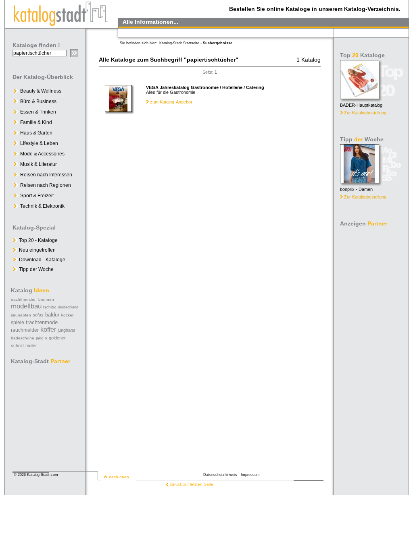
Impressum (250, 475)
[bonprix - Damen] (359, 181)
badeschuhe (22, 338)
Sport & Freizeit (37, 195)
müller (31, 345)
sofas (38, 314)
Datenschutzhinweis (220, 475)
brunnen (46, 299)
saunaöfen (21, 315)
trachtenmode (42, 322)
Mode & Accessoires (42, 154)
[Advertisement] (372, 350)
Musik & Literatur (38, 164)
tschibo (49, 307)
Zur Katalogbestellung (365, 112)
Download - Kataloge (41, 260)
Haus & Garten (36, 133)
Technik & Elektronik (42, 206)
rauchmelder (25, 330)
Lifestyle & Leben (39, 143)
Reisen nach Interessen (46, 175)
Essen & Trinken (38, 112)
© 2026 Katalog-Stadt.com (36, 475)
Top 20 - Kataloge (38, 240)
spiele (17, 322)
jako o (41, 338)
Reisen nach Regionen (45, 185)
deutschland (68, 307)
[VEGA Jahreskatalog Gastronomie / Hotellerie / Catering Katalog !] (118, 110)
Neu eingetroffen (37, 250)
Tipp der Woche (36, 269)
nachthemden (24, 299)
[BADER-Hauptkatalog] (359, 96)
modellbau (26, 306)
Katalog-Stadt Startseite (179, 43)
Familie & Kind (36, 122)
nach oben (119, 477)
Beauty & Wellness (40, 91)
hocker (67, 315)
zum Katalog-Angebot (171, 101)
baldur (52, 315)
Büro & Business (38, 101)
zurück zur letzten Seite (191, 484)
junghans (66, 330)
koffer (48, 329)
